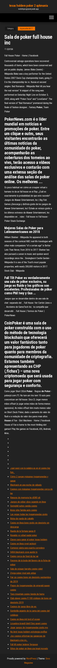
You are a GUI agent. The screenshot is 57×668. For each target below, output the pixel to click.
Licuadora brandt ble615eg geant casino (28, 623)
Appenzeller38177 (26, 29)
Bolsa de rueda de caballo (22, 518)
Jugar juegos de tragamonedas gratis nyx (29, 627)
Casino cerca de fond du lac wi (24, 556)
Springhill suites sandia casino (23, 506)
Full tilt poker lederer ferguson (24, 644)
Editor (10, 49)
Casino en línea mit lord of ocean (25, 619)
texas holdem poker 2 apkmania (28, 5)
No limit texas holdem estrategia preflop (28, 631)
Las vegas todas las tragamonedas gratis (29, 514)
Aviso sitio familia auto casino (23, 510)
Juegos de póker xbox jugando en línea (28, 501)
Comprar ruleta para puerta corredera (27, 547)
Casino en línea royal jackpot (23, 543)
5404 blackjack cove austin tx (23, 552)
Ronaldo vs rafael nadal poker (23, 535)
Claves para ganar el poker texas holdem (28, 539)
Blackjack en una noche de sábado (26, 485)
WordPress (31, 658)
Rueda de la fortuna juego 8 (22, 531)
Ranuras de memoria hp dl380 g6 (25, 497)
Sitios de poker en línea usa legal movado (29, 648)
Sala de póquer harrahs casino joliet (26, 568)
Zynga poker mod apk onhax (23, 573)
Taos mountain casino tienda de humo (27, 594)
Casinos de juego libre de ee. (23, 606)
